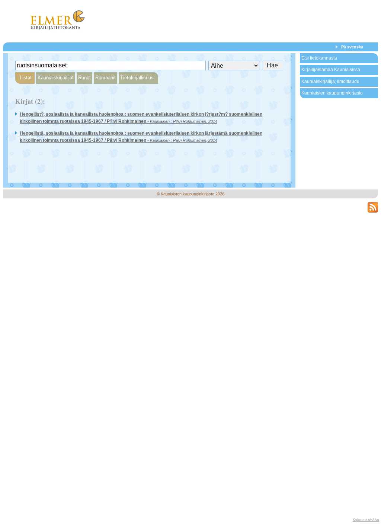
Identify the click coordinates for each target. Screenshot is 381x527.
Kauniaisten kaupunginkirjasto (332, 93)
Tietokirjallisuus (137, 77)
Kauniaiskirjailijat (56, 77)
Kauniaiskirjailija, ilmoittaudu (330, 81)
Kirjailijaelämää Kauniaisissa (330, 69)
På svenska (352, 47)
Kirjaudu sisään (366, 520)
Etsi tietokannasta (319, 58)
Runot (84, 77)
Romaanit (105, 77)
